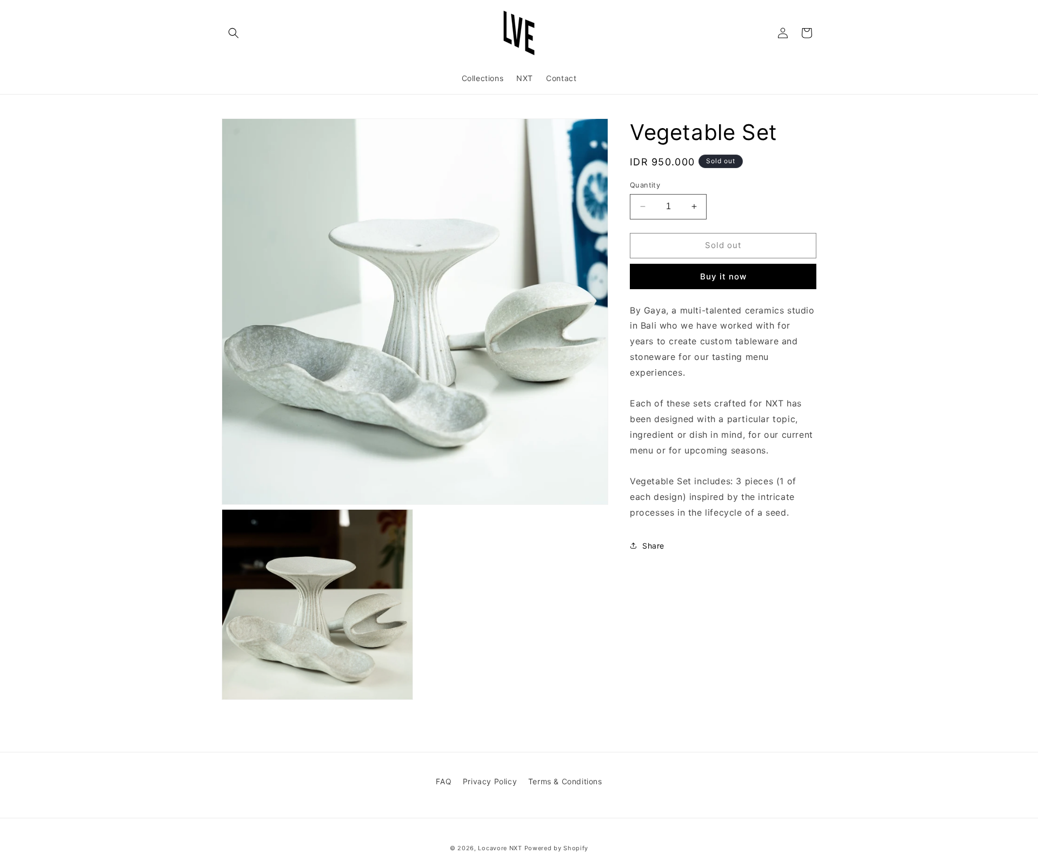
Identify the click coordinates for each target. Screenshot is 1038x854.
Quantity (645, 185)
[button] (233, 33)
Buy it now (723, 276)
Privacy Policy (490, 781)
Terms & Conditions (565, 781)
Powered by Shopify (556, 848)
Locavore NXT (500, 848)
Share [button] (653, 545)
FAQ (443, 781)
